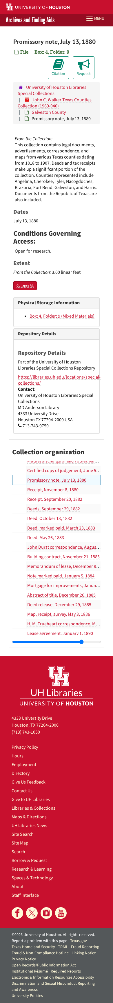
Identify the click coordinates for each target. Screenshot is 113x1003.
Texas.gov (78, 941)
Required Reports (66, 971)
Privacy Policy (25, 747)
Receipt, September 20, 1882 (54, 499)
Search (18, 852)
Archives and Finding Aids (30, 20)
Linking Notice (84, 953)
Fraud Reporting (85, 947)
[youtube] (61, 913)
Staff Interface (25, 895)
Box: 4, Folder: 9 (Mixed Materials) (62, 316)
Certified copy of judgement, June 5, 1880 (67, 470)
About (17, 886)
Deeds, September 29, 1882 (53, 509)
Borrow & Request (29, 860)
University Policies (27, 996)
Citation (58, 74)
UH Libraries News (29, 825)
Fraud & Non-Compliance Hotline (40, 953)
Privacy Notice (24, 959)
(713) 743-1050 (26, 732)
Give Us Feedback (28, 782)
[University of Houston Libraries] (56, 685)
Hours (17, 756)
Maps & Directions (29, 817)
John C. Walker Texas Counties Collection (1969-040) (55, 103)
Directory (21, 773)
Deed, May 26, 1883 (45, 537)
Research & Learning (32, 869)
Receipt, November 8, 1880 (53, 490)
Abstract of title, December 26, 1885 (61, 595)
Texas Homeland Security (33, 947)
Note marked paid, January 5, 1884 (60, 576)
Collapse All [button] (25, 285)
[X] (32, 913)
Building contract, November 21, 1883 (63, 557)
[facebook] (17, 913)
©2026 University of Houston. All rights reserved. (53, 935)
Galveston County (49, 112)
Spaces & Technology (32, 878)
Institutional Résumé (30, 971)
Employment (24, 764)
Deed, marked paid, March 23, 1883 (61, 528)
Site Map (20, 843)
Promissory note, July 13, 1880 (56, 480)
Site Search (23, 834)
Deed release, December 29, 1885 (59, 605)
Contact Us (22, 791)
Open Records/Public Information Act (44, 965)
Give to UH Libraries (31, 799)
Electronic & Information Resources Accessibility (53, 977)
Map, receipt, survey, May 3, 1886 (58, 614)
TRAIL (63, 947)
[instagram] (46, 913)
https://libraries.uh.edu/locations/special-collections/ (59, 380)
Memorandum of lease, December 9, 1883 (67, 566)
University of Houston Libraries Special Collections (52, 90)
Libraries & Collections (33, 808)
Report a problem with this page (39, 941)
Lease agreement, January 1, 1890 (60, 633)
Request (83, 74)
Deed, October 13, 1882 (49, 518)
